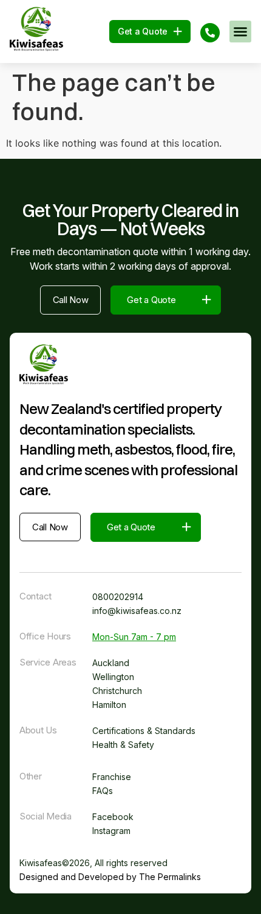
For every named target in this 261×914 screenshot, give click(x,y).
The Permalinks (170, 877)
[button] (240, 31)
